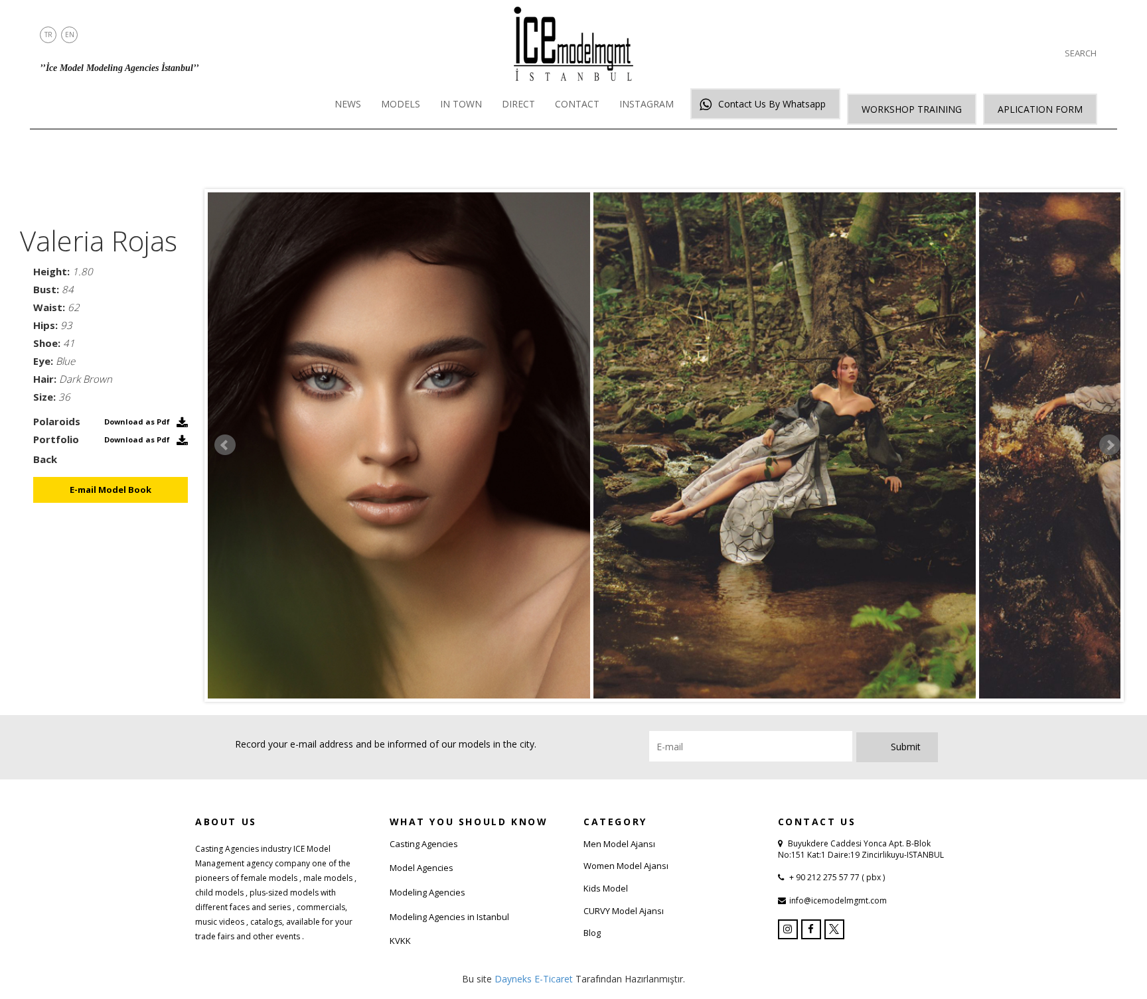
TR (48, 34)
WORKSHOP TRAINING (912, 109)
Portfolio (56, 439)
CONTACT (577, 104)
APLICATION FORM (1040, 109)
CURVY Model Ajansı (623, 911)
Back (45, 459)
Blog (592, 933)
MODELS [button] (400, 104)
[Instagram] (788, 929)
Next (1109, 445)
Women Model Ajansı (625, 866)
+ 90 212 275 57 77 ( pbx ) (836, 877)
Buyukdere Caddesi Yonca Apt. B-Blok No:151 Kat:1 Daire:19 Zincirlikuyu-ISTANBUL (861, 849)
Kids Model (605, 888)
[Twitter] (834, 929)
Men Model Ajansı (619, 844)
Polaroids (56, 421)
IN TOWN (461, 104)
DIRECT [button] (518, 104)
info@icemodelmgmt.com (838, 900)
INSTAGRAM (646, 104)
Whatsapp (772, 104)
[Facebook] (811, 929)
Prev (225, 445)
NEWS (348, 104)
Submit (906, 746)
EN (69, 34)
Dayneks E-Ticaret (534, 978)
